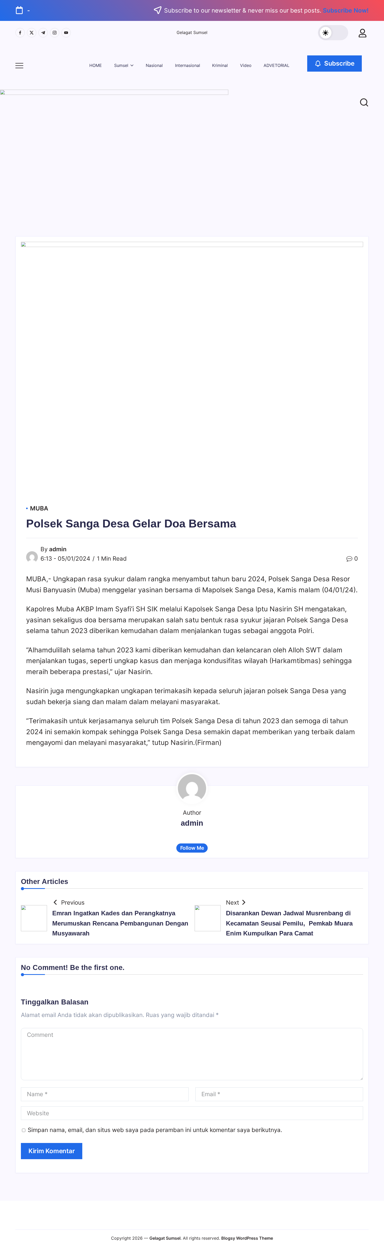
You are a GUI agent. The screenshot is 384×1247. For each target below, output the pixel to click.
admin (58, 549)
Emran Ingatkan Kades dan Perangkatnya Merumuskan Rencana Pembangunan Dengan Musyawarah (120, 923)
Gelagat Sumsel (192, 32)
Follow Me (192, 848)
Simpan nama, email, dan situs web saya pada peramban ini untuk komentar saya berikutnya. (155, 1129)
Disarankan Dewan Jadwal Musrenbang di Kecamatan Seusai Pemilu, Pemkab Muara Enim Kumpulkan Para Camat (289, 923)
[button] (333, 32)
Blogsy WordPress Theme (247, 1238)
